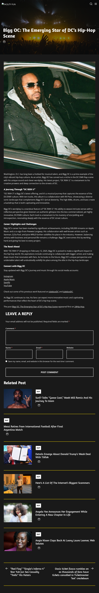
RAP (38, 391)
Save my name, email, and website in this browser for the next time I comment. (41, 361)
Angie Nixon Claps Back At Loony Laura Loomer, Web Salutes (65, 542)
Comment (11, 328)
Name (9, 347)
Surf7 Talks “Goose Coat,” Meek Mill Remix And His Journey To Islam (63, 399)
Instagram (8, 276)
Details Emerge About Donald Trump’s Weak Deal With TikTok (63, 455)
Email (39, 347)
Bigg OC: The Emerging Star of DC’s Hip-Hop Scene (35, 306)
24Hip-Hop (79, 306)
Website (70, 347)
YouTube (8, 285)
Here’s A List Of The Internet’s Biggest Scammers (62, 482)
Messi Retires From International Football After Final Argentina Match (33, 428)
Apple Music (9, 279)
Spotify (7, 282)
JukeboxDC (54, 291)
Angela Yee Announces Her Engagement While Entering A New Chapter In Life (61, 513)
